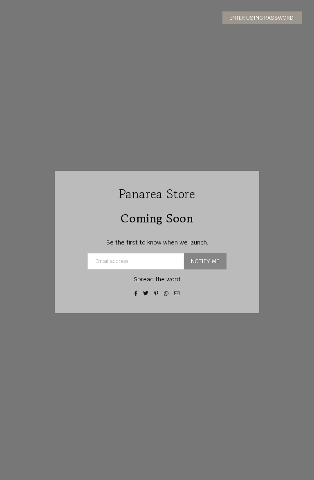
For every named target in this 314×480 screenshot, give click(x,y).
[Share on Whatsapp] (166, 293)
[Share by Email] (177, 293)
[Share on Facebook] (136, 293)
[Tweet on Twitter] (146, 293)
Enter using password (262, 17)
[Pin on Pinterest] (156, 293)
